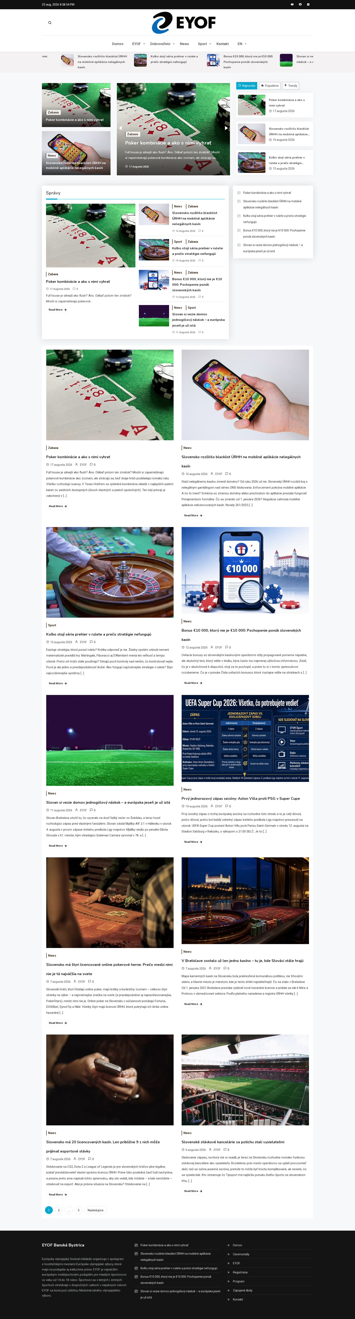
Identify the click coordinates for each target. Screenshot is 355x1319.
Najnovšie (248, 86)
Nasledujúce (96, 1210)
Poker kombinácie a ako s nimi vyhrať (75, 120)
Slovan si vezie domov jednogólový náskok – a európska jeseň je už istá (198, 320)
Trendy (292, 86)
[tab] (247, 86)
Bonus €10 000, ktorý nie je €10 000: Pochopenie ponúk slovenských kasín (220, 61)
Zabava (53, 112)
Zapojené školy (242, 1290)
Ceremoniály (241, 1254)
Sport (202, 44)
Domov (117, 44)
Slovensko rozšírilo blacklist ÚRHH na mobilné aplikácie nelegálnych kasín (74, 61)
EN (240, 44)
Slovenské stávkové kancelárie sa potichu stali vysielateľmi (233, 1142)
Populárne (272, 86)
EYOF (136, 44)
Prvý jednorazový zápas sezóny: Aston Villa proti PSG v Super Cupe (241, 798)
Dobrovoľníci (160, 44)
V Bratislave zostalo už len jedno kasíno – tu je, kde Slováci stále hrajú (242, 960)
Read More (56, 309)
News (184, 44)
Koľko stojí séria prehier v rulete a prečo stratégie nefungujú (287, 161)
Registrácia (240, 1272)
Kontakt (223, 44)
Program (238, 1281)
